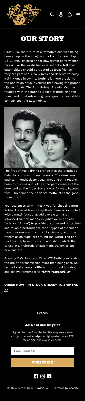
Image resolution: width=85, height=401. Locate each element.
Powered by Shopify (65, 387)
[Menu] (78, 14)
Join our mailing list (42, 325)
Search (42, 313)
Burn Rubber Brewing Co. (32, 387)
